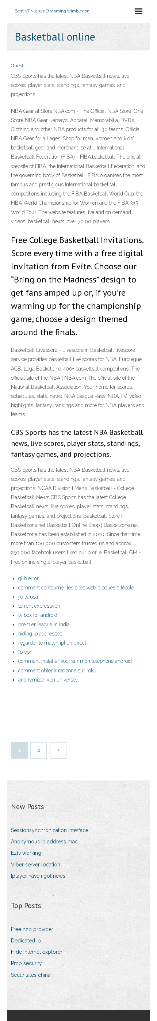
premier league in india (44, 624)
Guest (17, 65)
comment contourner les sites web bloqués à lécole (76, 588)
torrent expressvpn (39, 606)
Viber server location (35, 865)
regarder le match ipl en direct (52, 643)
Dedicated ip (26, 941)
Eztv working (26, 853)
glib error (28, 578)
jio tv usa (28, 597)
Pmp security (26, 963)
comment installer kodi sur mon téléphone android (75, 661)
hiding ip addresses (40, 634)
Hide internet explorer (36, 952)
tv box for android (37, 615)
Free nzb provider (32, 929)
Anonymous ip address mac (44, 841)
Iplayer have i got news (38, 876)
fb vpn (25, 652)
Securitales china (30, 975)
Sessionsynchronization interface (49, 830)
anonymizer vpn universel (47, 680)
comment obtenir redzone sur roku (57, 670)
